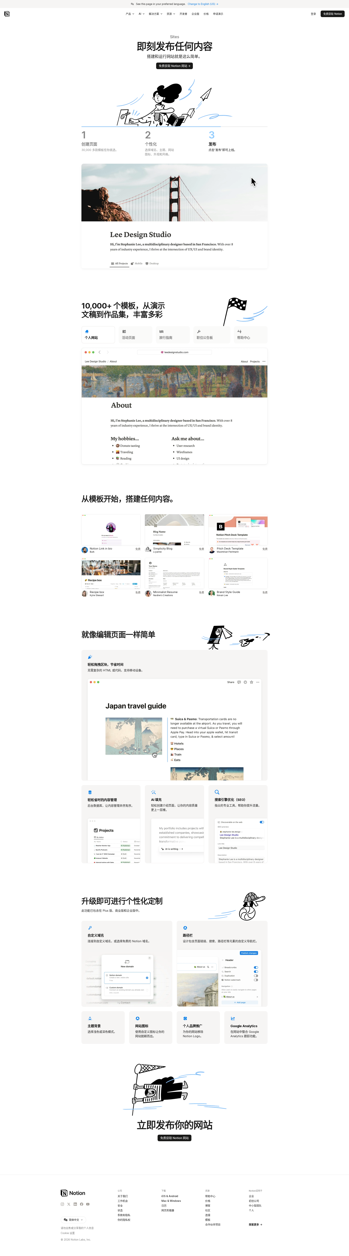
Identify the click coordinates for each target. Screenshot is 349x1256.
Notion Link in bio (101, 548)
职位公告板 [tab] (205, 338)
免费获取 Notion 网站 (174, 66)
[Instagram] (62, 1204)
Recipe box (97, 592)
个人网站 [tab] (91, 338)
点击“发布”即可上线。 (222, 147)
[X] (69, 1204)
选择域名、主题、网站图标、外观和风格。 (159, 149)
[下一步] (221, 406)
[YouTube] (88, 1204)
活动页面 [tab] (128, 338)
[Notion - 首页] (7, 14)
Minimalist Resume (165, 592)
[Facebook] (81, 1204)
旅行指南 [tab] (165, 338)
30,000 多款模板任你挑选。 (99, 147)
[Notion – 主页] (73, 1193)
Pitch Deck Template (230, 548)
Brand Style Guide (228, 592)
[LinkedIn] (75, 1204)
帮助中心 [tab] (243, 338)
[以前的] (127, 406)
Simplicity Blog (162, 548)
